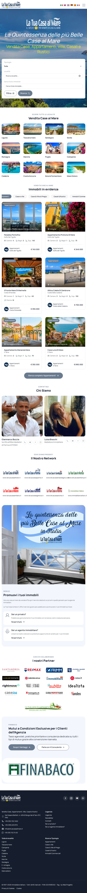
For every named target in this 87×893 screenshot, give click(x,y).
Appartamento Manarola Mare (17, 351)
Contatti (48, 821)
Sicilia (4, 856)
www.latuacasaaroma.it (55, 495)
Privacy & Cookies (8, 888)
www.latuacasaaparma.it (33, 478)
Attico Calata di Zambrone (59, 291)
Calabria (5, 853)
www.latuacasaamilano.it (12, 495)
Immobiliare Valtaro (18, 885)
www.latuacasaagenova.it (34, 495)
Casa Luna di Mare (55, 351)
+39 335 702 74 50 (11, 833)
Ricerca (23, 93)
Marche (4, 859)
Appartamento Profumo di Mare (61, 236)
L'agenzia (48, 815)
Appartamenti (50, 842)
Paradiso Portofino (12, 236)
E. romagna (6, 865)
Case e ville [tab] (20, 196)
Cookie (19, 888)
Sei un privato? (50, 824)
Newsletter (49, 818)
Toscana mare (7, 845)
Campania (5, 847)
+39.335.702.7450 (11, 821)
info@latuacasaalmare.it (14, 829)
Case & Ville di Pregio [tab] (39, 196)
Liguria (4, 842)
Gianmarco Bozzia (10, 439)
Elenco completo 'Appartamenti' (42, 375)
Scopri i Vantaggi (20, 747)
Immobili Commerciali (52, 853)
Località (7, 71)
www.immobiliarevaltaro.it (77, 495)
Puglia (4, 850)
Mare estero (6, 871)
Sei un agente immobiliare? (55, 827)
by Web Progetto (66, 885)
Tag (58, 885)
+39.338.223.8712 (11, 825)
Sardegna (5, 862)
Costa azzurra (7, 868)
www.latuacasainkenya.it (77, 478)
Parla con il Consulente (52, 747)
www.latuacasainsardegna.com (57, 478)
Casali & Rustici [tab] (60, 196)
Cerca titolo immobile (12, 81)
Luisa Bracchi (50, 439)
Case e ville (49, 845)
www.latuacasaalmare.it (12, 478)
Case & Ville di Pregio (52, 847)
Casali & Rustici (50, 850)
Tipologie (7, 62)
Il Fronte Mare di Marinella (15, 291)
